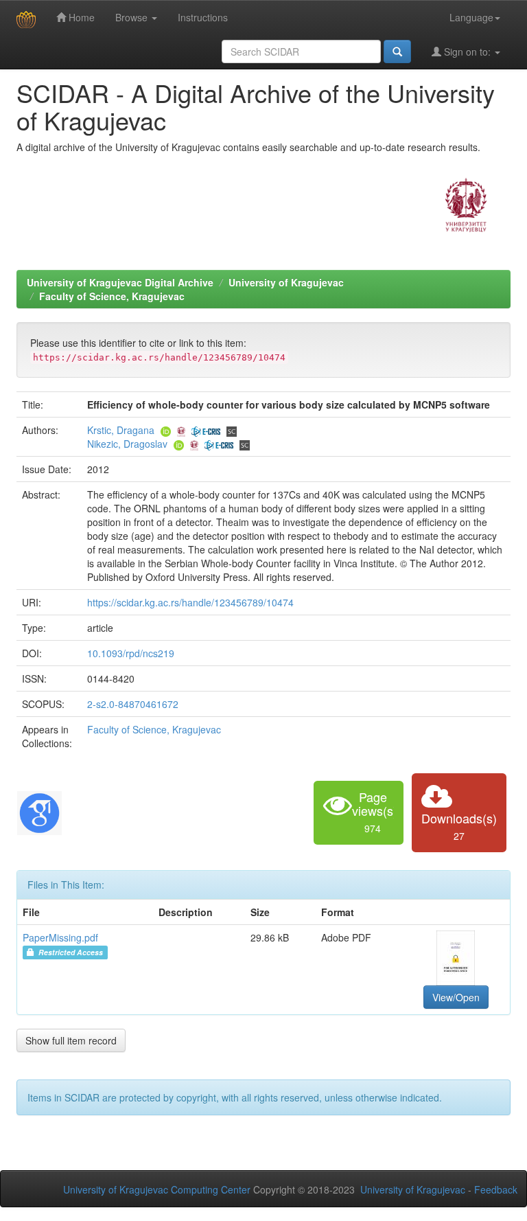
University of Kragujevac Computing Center (156, 1189)
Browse (132, 17)
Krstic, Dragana (120, 430)
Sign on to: (467, 51)
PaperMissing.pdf (60, 937)
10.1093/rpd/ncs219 (130, 653)
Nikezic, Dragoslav (127, 443)
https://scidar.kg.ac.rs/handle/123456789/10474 (190, 602)
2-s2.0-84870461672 (132, 704)
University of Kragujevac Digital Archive (120, 282)
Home (80, 17)
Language (471, 17)
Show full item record (71, 1040)
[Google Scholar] (39, 811)
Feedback (495, 1189)
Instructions (203, 17)
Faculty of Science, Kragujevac (112, 296)
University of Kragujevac (286, 282)
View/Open (456, 997)
